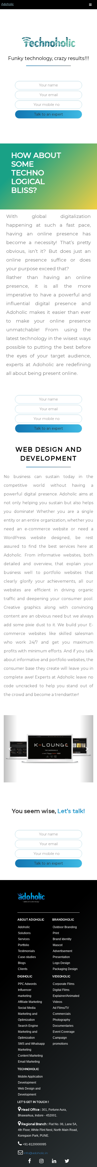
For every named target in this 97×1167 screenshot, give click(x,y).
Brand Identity (62, 939)
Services (24, 939)
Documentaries (63, 1026)
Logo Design (61, 963)
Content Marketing (30, 1055)
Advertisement (62, 951)
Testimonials (26, 951)
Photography (61, 1020)
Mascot (57, 945)
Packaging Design (65, 969)
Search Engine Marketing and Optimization (28, 1031)
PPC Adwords (27, 984)
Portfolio (23, 945)
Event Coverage (64, 1031)
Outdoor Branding (65, 927)
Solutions (24, 933)
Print (56, 933)
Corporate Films (63, 984)
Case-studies (27, 957)
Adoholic (7, 4)
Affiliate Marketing (30, 1002)
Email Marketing (29, 1061)
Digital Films (61, 990)
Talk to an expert (48, 114)
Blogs (22, 963)
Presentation (61, 957)
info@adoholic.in (36, 1153)
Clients (22, 969)
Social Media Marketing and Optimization (27, 1014)
